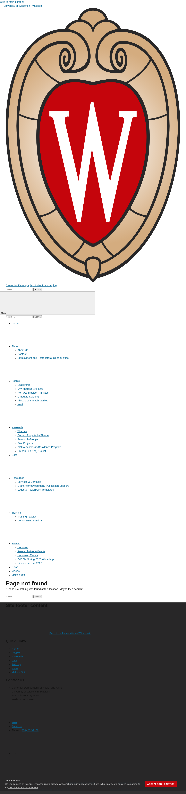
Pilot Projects (25, 443)
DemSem (22, 547)
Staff (20, 404)
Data (14, 455)
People (16, 380)
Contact (21, 354)
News (15, 567)
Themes (22, 431)
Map (14, 722)
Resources (18, 477)
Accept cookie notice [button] (160, 784)
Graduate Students (28, 396)
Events (16, 543)
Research (17, 427)
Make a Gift (18, 575)
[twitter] (39, 753)
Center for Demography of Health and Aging (31, 285)
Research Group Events (31, 551)
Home (15, 323)
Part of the (70, 633)
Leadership (23, 384)
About (15, 346)
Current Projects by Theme (33, 435)
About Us (22, 350)
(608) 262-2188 (30, 730)
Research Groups (27, 439)
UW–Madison (22, 5)
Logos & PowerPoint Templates (35, 489)
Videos (16, 571)
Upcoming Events (27, 555)
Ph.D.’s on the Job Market (32, 400)
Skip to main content (12, 1)
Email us (17, 726)
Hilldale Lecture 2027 (29, 563)
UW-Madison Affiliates (30, 388)
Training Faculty (26, 516)
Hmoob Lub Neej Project (31, 451)
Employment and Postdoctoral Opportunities (43, 357)
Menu (3, 313)
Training (16, 512)
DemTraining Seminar (30, 520)
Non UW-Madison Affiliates (33, 392)
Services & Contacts (29, 481)
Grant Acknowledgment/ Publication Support (43, 485)
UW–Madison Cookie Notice (23, 787)
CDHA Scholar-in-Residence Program (39, 447)
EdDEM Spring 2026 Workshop (35, 559)
